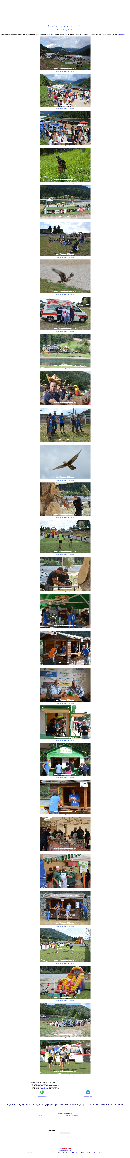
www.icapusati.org (122, 34)
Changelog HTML (71, 1152)
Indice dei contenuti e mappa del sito (94, 1152)
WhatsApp (47, 1084)
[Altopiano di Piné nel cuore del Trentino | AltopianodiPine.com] (65, 1151)
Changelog (78, 1152)
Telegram (42, 1084)
